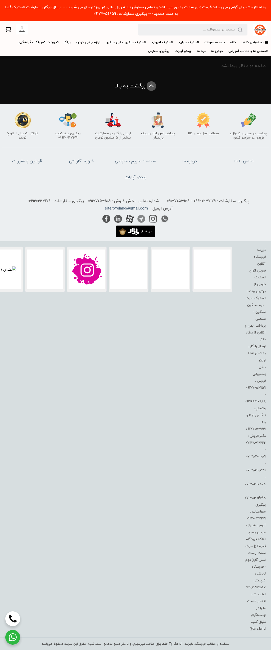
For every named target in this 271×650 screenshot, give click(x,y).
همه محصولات (214, 42)
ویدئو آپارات (183, 51)
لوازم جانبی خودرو (88, 42)
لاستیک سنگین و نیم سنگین (126, 42)
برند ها (201, 51)
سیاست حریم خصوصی (135, 161)
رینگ (67, 42)
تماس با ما (244, 161)
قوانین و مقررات (27, 161)
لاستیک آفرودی (162, 42)
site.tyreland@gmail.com (126, 208)
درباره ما (189, 161)
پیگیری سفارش (158, 51)
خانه (233, 42)
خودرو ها (217, 51)
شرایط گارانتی (81, 161)
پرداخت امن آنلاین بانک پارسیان (158, 135)
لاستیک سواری (188, 42)
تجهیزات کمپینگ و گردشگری (38, 42)
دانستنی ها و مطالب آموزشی (248, 51)
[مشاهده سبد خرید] (8, 29)
